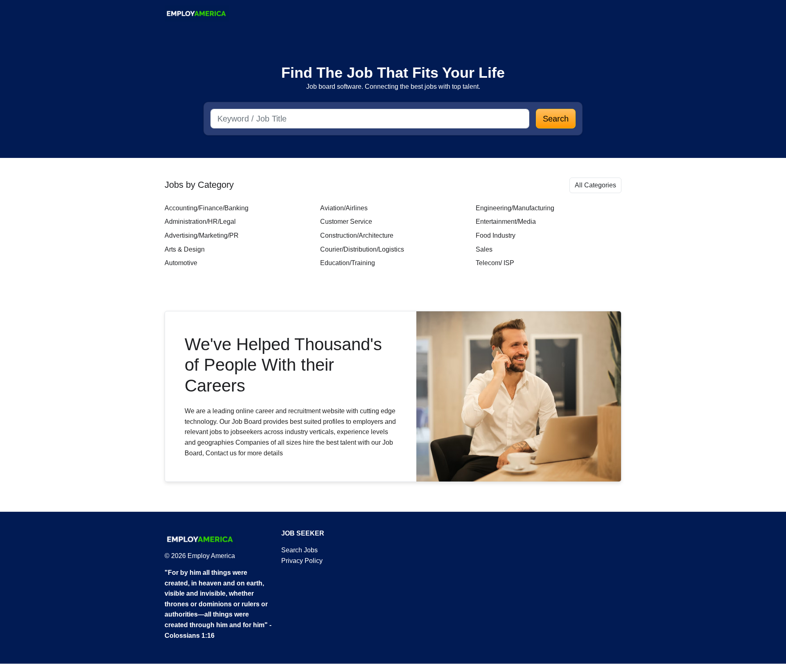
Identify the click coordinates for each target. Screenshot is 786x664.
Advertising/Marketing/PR (202, 235)
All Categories (595, 185)
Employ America (210, 555)
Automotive (181, 262)
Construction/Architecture (356, 235)
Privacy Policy (302, 560)
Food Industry (495, 235)
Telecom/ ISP (495, 262)
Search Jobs (299, 550)
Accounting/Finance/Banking (206, 208)
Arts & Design (185, 249)
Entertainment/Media (506, 221)
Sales (484, 249)
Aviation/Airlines (344, 208)
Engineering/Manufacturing (515, 208)
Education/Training (347, 262)
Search (556, 118)
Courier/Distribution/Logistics (362, 249)
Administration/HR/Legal (200, 221)
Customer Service (346, 221)
